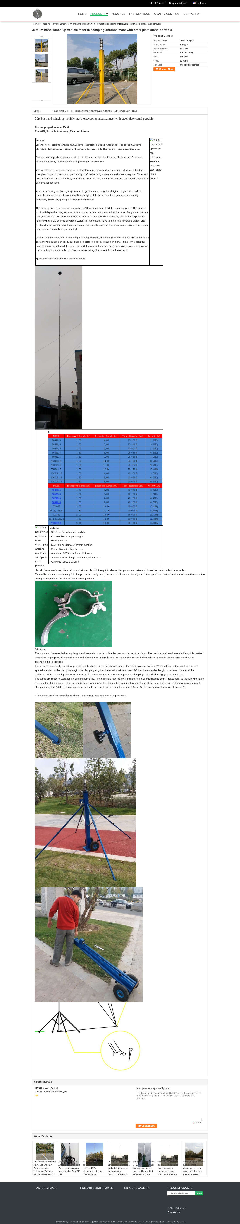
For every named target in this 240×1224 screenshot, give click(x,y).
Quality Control (166, 14)
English (200, 3)
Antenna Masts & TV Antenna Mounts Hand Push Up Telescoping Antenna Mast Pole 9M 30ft (69, 1168)
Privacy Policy (61, 1221)
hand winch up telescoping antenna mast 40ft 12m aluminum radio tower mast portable (93, 1168)
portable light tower (96, 1187)
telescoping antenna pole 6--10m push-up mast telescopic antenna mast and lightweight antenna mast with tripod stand (168, 1170)
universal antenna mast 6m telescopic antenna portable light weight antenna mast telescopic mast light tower (119, 1170)
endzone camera (136, 1187)
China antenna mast (79, 1221)
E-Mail (170, 1208)
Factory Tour (139, 14)
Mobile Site (175, 1212)
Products (97, 14)
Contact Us (191, 14)
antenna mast (59, 24)
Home (82, 14)
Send (199, 1193)
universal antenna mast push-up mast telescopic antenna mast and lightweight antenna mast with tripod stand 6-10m (194, 1170)
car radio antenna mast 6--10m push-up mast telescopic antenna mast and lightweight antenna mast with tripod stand (144, 1170)
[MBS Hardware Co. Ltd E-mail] (37, 1095)
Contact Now (166, 69)
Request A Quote (178, 3)
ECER (182, 1221)
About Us (118, 14)
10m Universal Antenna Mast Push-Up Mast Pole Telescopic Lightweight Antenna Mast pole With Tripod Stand (44, 1170)
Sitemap (180, 1208)
